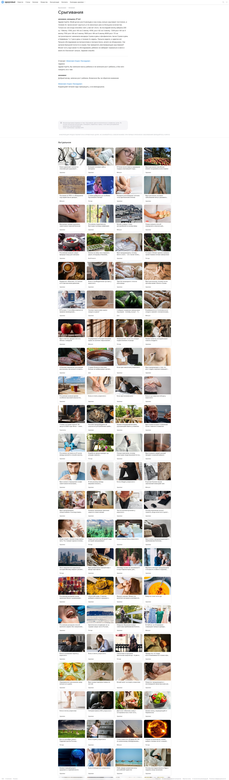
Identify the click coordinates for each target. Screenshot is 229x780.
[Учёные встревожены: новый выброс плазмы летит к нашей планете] (157, 733)
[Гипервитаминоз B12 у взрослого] (100, 704)
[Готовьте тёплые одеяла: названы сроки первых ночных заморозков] (157, 246)
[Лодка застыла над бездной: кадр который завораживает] (100, 533)
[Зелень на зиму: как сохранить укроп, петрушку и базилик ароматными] (100, 246)
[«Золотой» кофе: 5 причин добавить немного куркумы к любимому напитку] (100, 590)
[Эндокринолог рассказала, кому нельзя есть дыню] (71, 676)
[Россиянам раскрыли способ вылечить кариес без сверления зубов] (71, 618)
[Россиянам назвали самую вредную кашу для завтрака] (71, 246)
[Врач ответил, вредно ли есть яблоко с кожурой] (71, 332)
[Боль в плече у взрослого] (100, 647)
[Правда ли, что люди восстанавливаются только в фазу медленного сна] (157, 647)
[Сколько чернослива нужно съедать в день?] (100, 304)
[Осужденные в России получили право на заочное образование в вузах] (100, 332)
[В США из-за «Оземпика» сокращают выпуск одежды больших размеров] (157, 618)
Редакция (158, 778)
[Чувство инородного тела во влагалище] (128, 275)
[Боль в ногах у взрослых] (71, 704)
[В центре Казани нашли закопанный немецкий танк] (157, 475)
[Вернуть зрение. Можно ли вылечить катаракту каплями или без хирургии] (128, 590)
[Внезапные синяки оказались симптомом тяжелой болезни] (71, 218)
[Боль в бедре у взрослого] (128, 475)
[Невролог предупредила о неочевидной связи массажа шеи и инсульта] (157, 676)
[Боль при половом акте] (128, 389)
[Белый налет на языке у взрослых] (128, 676)
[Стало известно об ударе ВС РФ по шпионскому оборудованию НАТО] (128, 733)
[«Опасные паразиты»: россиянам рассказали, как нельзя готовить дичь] (71, 361)
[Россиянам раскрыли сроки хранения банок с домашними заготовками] (71, 590)
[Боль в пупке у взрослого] (100, 733)
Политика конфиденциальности (217, 778)
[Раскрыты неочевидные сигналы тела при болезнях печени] (128, 189)
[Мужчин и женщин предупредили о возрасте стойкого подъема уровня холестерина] (157, 561)
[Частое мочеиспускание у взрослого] (128, 504)
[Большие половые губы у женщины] (100, 160)
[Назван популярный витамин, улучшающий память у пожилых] (128, 418)
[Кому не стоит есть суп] (157, 590)
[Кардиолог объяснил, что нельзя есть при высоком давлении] (71, 275)
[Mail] (2, 2)
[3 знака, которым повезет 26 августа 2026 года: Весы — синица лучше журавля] (71, 418)
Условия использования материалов (171, 778)
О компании (8, 778)
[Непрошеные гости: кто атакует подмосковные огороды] (128, 332)
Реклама (15, 778)
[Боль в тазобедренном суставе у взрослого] (100, 275)
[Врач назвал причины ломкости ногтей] (100, 676)
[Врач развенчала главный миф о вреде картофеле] (100, 561)
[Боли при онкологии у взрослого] (128, 361)
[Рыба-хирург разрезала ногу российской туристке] (128, 762)
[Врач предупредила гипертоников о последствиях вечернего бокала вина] (71, 504)
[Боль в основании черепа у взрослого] (71, 647)
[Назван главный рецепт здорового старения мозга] (71, 762)
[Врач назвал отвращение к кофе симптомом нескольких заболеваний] (71, 475)
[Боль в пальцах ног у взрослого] (100, 762)
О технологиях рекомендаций (200, 778)
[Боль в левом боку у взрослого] (128, 533)
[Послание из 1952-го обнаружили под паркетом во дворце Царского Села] (71, 189)
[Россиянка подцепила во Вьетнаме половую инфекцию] (100, 218)
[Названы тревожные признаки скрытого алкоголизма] (100, 504)
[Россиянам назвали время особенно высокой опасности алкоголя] (71, 389)
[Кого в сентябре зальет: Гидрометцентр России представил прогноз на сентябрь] (71, 733)
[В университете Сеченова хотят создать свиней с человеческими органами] (157, 304)
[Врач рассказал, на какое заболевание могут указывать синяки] (157, 189)
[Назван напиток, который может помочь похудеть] (157, 332)
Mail (3, 778)
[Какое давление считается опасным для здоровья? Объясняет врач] (71, 160)
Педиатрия (72, 7)
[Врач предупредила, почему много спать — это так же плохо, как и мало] (128, 246)
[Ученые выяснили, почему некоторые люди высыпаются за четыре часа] (128, 447)
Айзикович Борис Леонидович (78, 61)
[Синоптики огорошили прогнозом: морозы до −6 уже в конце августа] (128, 647)
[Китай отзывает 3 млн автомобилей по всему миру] (128, 218)
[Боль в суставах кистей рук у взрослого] (157, 389)
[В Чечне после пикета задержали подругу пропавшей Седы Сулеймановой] (128, 160)
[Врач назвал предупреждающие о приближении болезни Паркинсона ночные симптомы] (157, 533)
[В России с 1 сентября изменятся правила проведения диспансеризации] (71, 304)
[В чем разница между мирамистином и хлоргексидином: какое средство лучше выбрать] (100, 475)
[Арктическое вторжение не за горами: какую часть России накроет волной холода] (100, 618)
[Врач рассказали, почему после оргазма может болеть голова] (157, 275)
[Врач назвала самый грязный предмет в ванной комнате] (157, 447)
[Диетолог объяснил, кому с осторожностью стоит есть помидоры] (128, 704)
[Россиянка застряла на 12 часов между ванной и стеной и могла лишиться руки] (71, 447)
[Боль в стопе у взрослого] (100, 389)
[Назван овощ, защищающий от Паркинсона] (157, 704)
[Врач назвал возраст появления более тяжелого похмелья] (157, 418)
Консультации (62, 7)
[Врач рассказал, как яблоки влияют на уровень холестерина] (157, 160)
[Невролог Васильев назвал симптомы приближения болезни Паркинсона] (128, 618)
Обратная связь (187, 778)
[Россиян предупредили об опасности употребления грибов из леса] (100, 418)
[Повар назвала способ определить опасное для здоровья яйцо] (157, 218)
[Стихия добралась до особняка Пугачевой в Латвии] (100, 189)
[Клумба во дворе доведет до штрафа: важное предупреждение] (100, 447)
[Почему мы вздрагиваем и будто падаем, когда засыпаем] (157, 762)
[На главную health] (9, 2)
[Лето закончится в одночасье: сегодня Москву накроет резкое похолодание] (71, 561)
